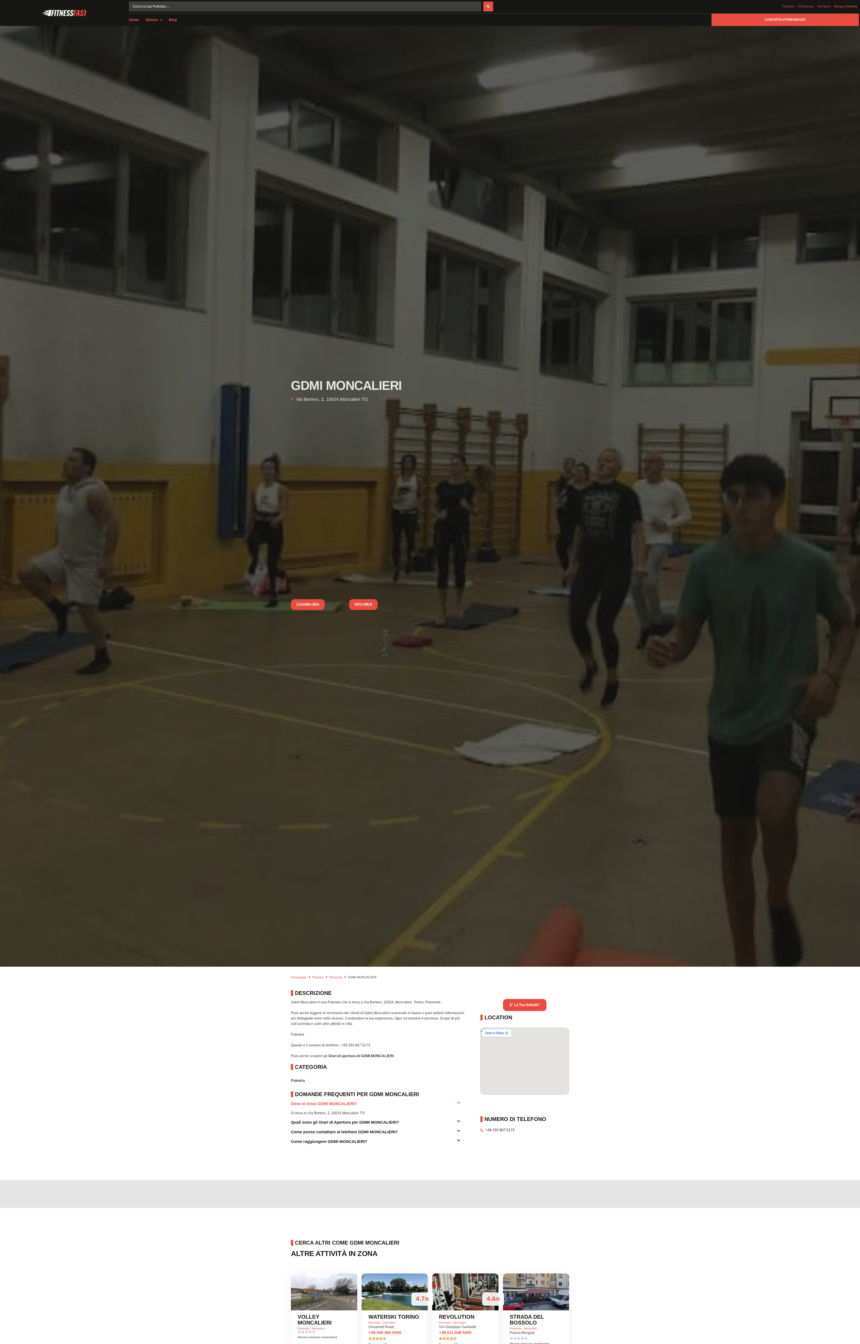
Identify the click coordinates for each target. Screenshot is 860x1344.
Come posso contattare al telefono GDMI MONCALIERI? (344, 1132)
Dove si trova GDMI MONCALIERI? (324, 1103)
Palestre (318, 977)
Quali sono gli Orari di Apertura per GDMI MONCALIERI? (345, 1122)
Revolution (456, 1317)
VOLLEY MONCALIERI (315, 1320)
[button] (375, 1105)
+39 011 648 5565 (455, 1332)
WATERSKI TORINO (393, 1317)
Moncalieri (318, 1328)
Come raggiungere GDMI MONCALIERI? (329, 1141)
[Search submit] (488, 6)
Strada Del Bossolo (527, 1320)
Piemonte (335, 977)
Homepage (299, 977)
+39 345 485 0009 (384, 1332)
